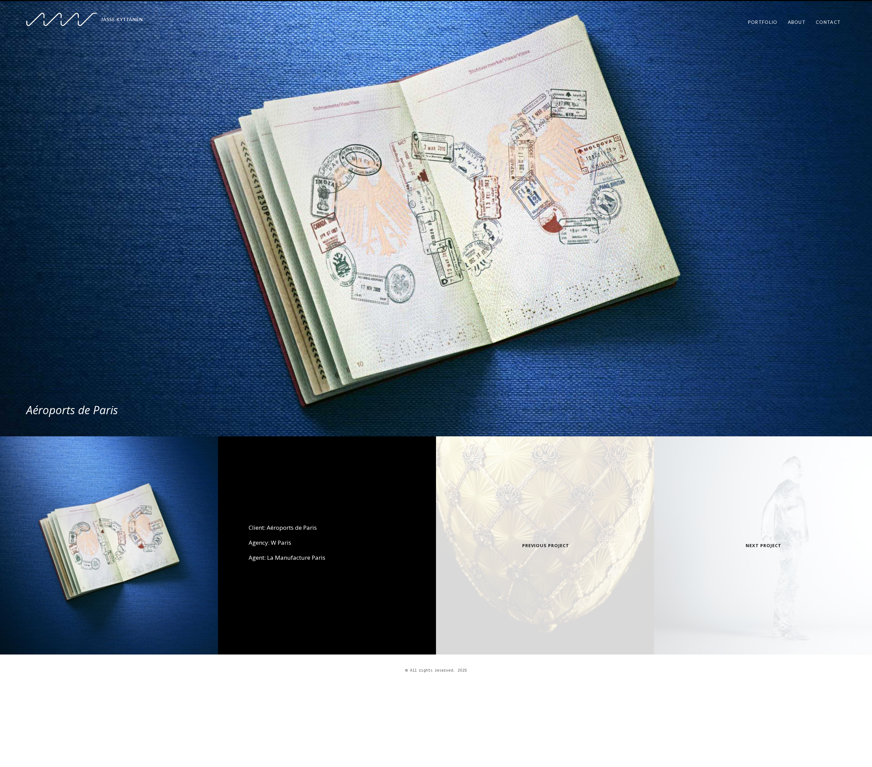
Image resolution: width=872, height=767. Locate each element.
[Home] (97, 19)
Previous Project (545, 545)
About (797, 22)
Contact (828, 22)
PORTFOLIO (763, 22)
